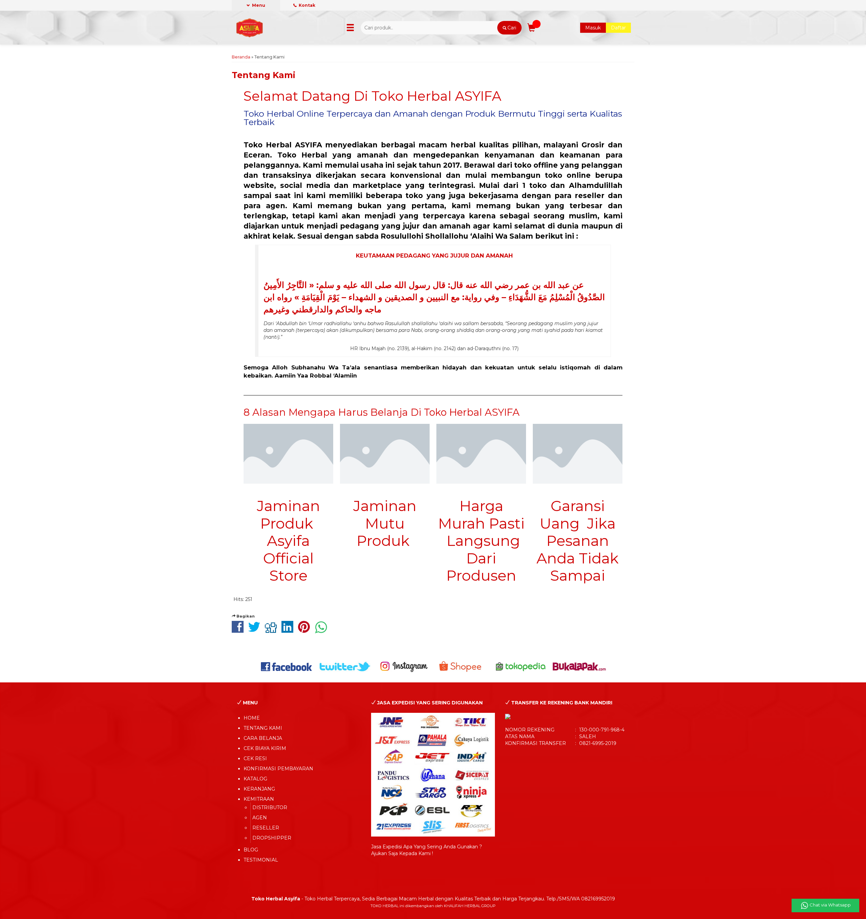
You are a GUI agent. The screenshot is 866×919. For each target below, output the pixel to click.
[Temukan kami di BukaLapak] (579, 666)
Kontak (306, 5)
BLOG (251, 850)
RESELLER (265, 828)
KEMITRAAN (259, 799)
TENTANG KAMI (263, 728)
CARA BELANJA (263, 738)
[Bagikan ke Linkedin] (289, 630)
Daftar (618, 28)
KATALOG (255, 779)
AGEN (259, 818)
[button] (509, 27)
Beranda (241, 56)
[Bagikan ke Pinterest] (305, 630)
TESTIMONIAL (261, 860)
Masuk (593, 28)
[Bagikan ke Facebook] (239, 630)
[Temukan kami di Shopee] (462, 666)
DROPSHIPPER (271, 838)
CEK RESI (255, 758)
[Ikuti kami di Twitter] (345, 666)
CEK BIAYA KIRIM (265, 748)
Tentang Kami (263, 75)
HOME (252, 718)
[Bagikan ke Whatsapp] (323, 630)
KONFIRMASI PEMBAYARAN (278, 769)
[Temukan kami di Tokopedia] (520, 666)
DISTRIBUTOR (269, 807)
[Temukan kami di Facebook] (286, 666)
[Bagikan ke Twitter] (256, 630)
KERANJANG (259, 789)
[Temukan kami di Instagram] (403, 666)
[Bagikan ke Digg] (272, 630)
